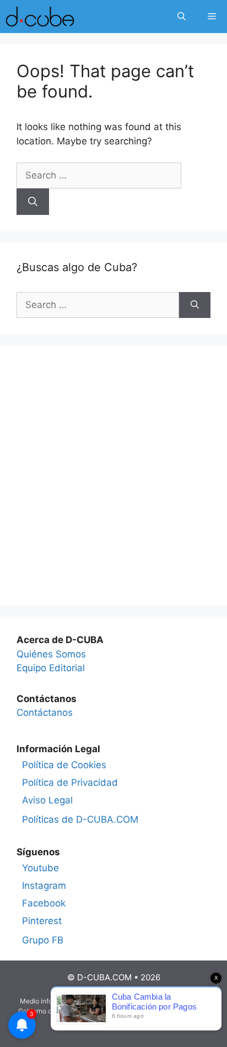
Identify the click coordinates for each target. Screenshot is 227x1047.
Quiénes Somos (51, 654)
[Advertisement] (113, 475)
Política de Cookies (64, 765)
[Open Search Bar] (181, 16)
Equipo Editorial (51, 667)
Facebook (44, 903)
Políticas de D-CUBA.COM (80, 819)
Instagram (44, 885)
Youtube (40, 868)
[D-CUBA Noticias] (40, 16)
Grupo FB (42, 940)
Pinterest (42, 921)
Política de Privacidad (70, 782)
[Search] (33, 201)
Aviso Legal (47, 800)
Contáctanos (45, 712)
